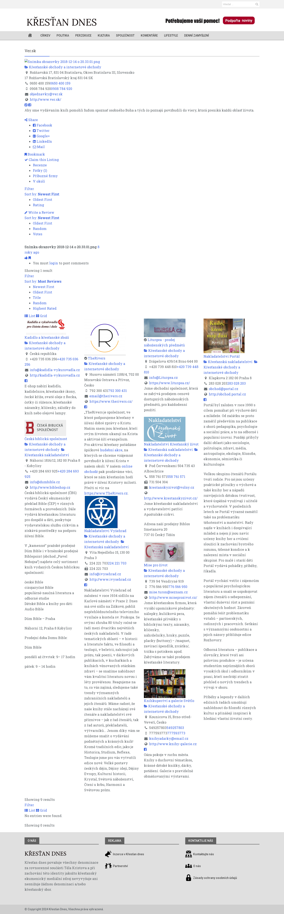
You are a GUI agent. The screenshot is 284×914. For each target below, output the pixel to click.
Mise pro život (156, 565)
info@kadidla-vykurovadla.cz (55, 370)
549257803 (175, 727)
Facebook (44, 125)
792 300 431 (117, 390)
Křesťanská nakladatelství (229, 361)
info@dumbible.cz (45, 482)
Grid (43, 316)
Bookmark (36, 154)
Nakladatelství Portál (222, 356)
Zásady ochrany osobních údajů (215, 878)
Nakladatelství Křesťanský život (171, 444)
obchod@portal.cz (223, 388)
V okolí (39, 181)
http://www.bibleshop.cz (50, 487)
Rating (38, 205)
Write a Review (40, 212)
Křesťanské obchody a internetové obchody (64, 67)
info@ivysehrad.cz (105, 574)
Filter (29, 188)
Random (40, 228)
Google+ (43, 136)
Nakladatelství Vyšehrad (105, 531)
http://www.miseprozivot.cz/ (173, 597)
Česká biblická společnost (46, 439)
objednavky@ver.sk (46, 94)
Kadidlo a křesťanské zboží (47, 337)
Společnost (125, 35)
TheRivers (96, 358)
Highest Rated (45, 308)
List (31, 316)
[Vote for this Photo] (26, 257)
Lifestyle (171, 35)
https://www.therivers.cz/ (110, 401)
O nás (32, 840)
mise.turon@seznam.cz (168, 592)
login (53, 263)
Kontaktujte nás (203, 854)
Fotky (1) (40, 170)
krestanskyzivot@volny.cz (171, 487)
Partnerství (120, 866)
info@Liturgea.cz (163, 377)
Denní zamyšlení (196, 35)
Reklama (114, 840)
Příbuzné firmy (45, 176)
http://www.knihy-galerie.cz (173, 744)
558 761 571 (176, 476)
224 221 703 (117, 563)
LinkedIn (44, 141)
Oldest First (42, 199)
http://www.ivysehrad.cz (110, 579)
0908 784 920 (61, 88)
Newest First (43, 287)
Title (37, 297)
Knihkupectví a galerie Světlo (169, 700)
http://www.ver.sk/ (45, 99)
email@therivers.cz (105, 396)
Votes (37, 234)
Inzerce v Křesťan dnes (128, 854)
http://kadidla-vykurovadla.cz (55, 375)
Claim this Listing (43, 159)
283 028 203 (236, 383)
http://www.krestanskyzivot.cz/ (171, 498)
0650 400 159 (60, 83)
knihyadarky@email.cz (168, 738)
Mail (40, 147)
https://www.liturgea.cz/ (169, 383)
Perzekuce (83, 35)
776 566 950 (177, 586)
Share (32, 120)
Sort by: (42, 194)
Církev (45, 35)
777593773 (176, 733)
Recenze (40, 165)
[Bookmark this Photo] (29, 257)
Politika (63, 35)
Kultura (104, 35)
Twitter (42, 130)
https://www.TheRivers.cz (106, 493)
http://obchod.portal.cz (227, 394)
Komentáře (149, 35)
